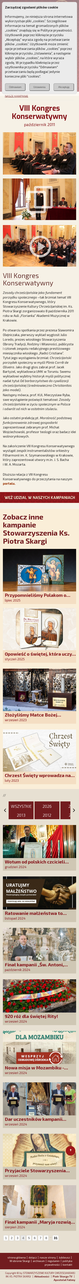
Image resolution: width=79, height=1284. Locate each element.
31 (56, 1238)
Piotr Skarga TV (62, 1276)
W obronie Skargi (20, 1261)
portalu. (9, 483)
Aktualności (41, 1276)
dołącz (33, 1257)
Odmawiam (15, 87)
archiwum (39, 1261)
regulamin (54, 1261)
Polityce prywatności (56, 30)
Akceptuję (63, 87)
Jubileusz (64, 1257)
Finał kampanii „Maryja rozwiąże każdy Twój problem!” (40, 1224)
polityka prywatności (58, 1262)
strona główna (16, 1257)
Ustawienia (39, 87)
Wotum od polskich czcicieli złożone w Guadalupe (35, 864)
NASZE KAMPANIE (16, 96)
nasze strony (48, 1257)
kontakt (67, 1264)
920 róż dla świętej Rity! (31, 1016)
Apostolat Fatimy (64, 1279)
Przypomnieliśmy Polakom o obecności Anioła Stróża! (35, 597)
